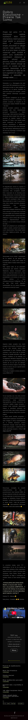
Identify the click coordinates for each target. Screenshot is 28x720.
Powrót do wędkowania (11, 666)
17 (19, 703)
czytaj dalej (6, 667)
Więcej (14, 650)
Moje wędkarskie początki (13, 680)
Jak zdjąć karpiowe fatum (12, 690)
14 (12, 703)
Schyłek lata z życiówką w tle (13, 685)
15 (14, 703)
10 (8, 703)
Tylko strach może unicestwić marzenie (11, 696)
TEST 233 (14, 635)
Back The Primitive (10, 670)
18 (21, 703)
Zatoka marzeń (8, 675)
